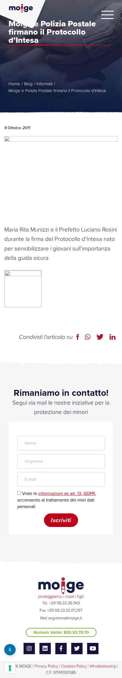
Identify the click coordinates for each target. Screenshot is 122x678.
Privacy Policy (46, 666)
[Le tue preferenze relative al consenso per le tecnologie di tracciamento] (10, 668)
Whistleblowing (103, 666)
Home (14, 84)
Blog (28, 84)
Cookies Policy (74, 666)
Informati (44, 84)
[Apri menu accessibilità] (10, 649)
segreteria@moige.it (65, 618)
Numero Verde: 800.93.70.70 (61, 632)
